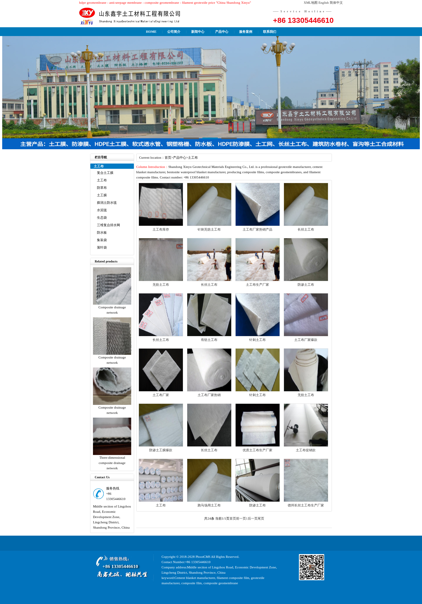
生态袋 (102, 217)
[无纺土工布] (161, 280)
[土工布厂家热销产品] (257, 225)
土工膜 (102, 195)
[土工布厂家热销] (209, 390)
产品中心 (221, 31)
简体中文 (336, 2)
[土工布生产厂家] (257, 280)
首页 (168, 157)
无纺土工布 (161, 284)
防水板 (102, 232)
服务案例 (245, 31)
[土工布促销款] (306, 445)
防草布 (102, 187)
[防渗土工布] (306, 280)
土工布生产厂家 (257, 284)
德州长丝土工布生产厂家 (306, 505)
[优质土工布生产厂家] (257, 445)
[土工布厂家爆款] (306, 335)
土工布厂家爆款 (305, 340)
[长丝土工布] (306, 225)
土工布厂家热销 (209, 395)
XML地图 (311, 2)
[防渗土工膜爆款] (161, 445)
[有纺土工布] (209, 335)
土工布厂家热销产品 (257, 229)
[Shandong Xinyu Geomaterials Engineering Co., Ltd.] (132, 16)
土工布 (102, 180)
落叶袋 (102, 247)
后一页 (253, 518)
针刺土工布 (257, 340)
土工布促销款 (306, 450)
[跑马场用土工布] (209, 500)
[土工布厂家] (161, 390)
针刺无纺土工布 (209, 229)
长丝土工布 (306, 229)
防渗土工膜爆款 (160, 450)
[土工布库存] (161, 225)
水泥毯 (102, 210)
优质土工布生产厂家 (257, 450)
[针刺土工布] (257, 335)
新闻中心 (197, 31)
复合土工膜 (105, 173)
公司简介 (173, 31)
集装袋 (102, 240)
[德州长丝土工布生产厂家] (306, 500)
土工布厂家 (161, 395)
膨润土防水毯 (107, 202)
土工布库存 (161, 229)
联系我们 (269, 31)
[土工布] (161, 500)
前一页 (241, 518)
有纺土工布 (209, 340)
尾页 (261, 518)
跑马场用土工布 (209, 505)
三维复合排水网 (108, 225)
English (323, 2)
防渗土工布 (306, 284)
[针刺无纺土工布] (209, 225)
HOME (151, 31)
